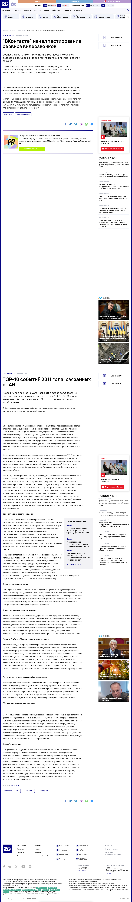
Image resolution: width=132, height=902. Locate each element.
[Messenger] (92, 124)
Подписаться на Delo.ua (114, 149)
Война (46, 10)
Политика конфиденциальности (114, 853)
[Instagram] (30, 867)
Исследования (65, 859)
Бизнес (18, 10)
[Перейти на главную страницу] (5, 4)
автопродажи (43, 791)
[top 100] (13, 4)
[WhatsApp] (86, 124)
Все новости (116, 37)
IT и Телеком (8, 35)
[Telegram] (70, 124)
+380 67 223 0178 (83, 868)
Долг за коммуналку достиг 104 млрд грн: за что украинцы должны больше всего (113, 164)
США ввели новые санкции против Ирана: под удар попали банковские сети (112, 198)
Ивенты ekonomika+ (42, 856)
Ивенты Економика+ (112, 1)
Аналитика (63, 854)
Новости (67, 10)
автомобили (28, 791)
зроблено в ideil (123, 898)
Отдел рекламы (111, 849)
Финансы (27, 10)
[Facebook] (65, 124)
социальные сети (23, 114)
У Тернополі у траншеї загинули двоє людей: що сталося (113, 361)
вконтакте (8, 114)
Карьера (37, 10)
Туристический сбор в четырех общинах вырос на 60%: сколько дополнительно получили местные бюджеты (112, 223)
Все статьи (116, 45)
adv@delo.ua (81, 870)
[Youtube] (23, 867)
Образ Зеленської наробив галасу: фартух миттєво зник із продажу (112, 338)
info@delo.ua (110, 874)
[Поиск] (128, 10)
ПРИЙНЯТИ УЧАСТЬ (32, 149)
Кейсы (81, 850)
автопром (8, 791)
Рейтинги (37, 1)
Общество (56, 10)
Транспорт (8, 373)
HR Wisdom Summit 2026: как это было (113, 142)
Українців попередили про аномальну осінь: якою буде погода (111, 676)
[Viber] (81, 124)
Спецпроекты (74, 1)
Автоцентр (15, 785)
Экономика (7, 10)
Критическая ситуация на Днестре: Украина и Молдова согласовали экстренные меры (112, 210)
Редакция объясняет (82, 859)
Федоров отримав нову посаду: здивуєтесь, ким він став (113, 317)
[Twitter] (76, 124)
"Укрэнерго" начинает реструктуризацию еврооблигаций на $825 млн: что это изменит (113, 186)
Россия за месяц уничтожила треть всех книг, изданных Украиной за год (113, 175)
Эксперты (78, 10)
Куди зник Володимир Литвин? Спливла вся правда (112, 656)
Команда (108, 845)
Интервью (83, 854)
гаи (17, 791)
